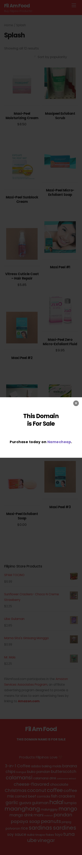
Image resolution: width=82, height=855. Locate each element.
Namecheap (59, 441)
